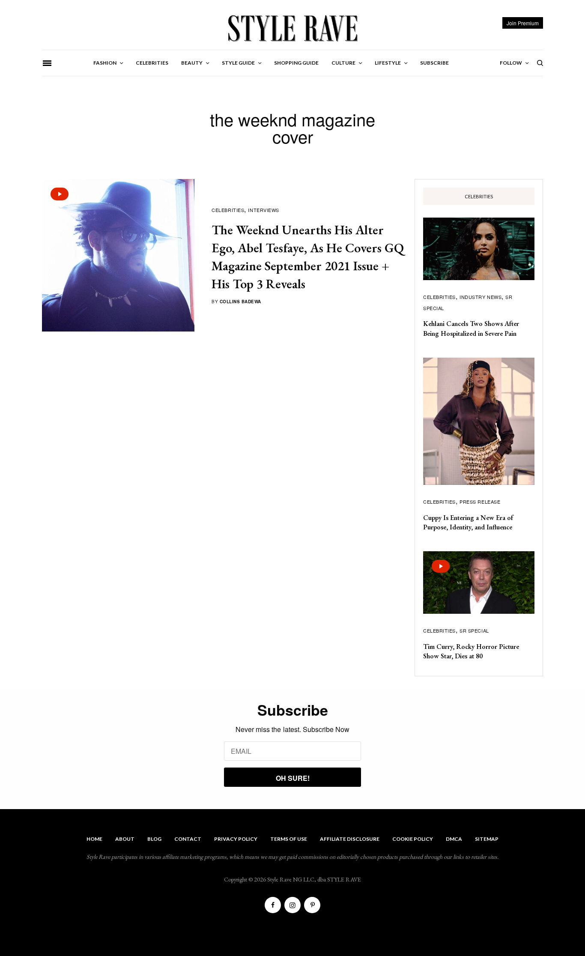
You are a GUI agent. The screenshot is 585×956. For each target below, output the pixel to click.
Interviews (263, 209)
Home (94, 839)
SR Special (474, 630)
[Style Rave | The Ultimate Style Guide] (292, 28)
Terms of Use (288, 839)
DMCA (454, 839)
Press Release (480, 501)
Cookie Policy (412, 839)
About (124, 839)
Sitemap (486, 839)
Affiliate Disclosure (349, 839)
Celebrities (228, 209)
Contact (187, 839)
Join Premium (523, 23)
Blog (154, 839)
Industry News (480, 296)
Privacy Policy (235, 839)
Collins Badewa (240, 302)
